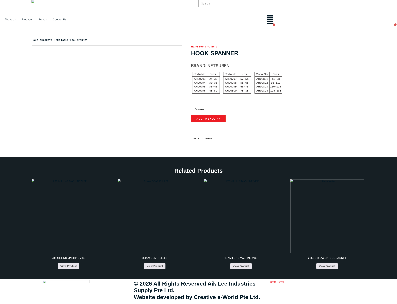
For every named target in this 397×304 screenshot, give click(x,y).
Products (27, 19)
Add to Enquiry (208, 118)
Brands (43, 19)
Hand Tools (61, 40)
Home (35, 40)
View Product (68, 266)
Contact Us (59, 19)
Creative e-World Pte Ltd (226, 297)
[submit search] (391, 3)
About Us (10, 19)
